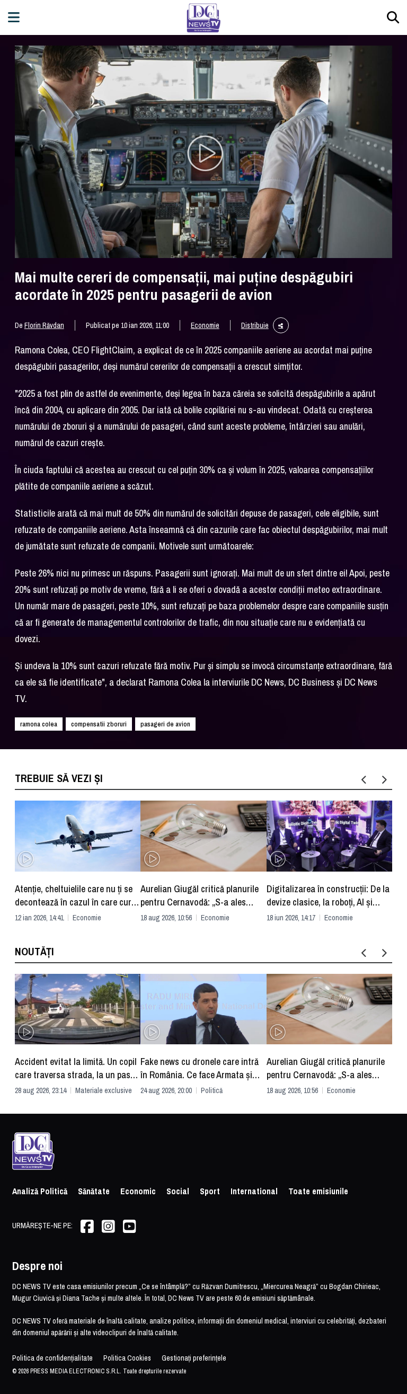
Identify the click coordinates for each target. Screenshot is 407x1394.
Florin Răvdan (44, 325)
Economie (205, 325)
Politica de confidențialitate (52, 1358)
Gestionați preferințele (194, 1358)
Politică (212, 1090)
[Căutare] (393, 17)
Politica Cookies (127, 1358)
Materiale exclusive (103, 1090)
